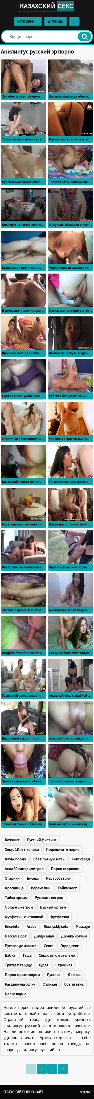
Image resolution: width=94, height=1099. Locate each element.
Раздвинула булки (20, 984)
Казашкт (12, 839)
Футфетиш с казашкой (24, 916)
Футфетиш (59, 916)
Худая (43, 964)
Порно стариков (65, 868)
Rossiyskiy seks (56, 926)
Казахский (46, 5)
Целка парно (16, 993)
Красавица (14, 887)
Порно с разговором (22, 974)
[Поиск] (84, 36)
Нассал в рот (16, 936)
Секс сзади (81, 859)
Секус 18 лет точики (22, 849)
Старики (12, 878)
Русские (53, 974)
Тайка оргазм (16, 897)
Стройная (63, 964)
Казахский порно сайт (22, 1092)
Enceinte (12, 926)
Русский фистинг (41, 839)
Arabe (31, 926)
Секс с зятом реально (57, 955)
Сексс (48, 945)
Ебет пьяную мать (49, 859)
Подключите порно (63, 849)
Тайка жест (67, 887)
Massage (83, 926)
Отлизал (50, 984)
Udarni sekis (74, 984)
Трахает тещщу (18, 964)
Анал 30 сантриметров (24, 868)
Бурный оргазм (53, 907)
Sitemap (86, 1092)
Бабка (10, 955)
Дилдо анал (44, 936)
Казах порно (15, 859)
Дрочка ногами (74, 936)
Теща (27, 955)
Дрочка (74, 974)
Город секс (69, 945)
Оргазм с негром (19, 907)
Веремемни (40, 887)
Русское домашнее (21, 945)
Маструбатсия (58, 878)
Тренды (57, 21)
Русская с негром (49, 897)
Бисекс (33, 878)
